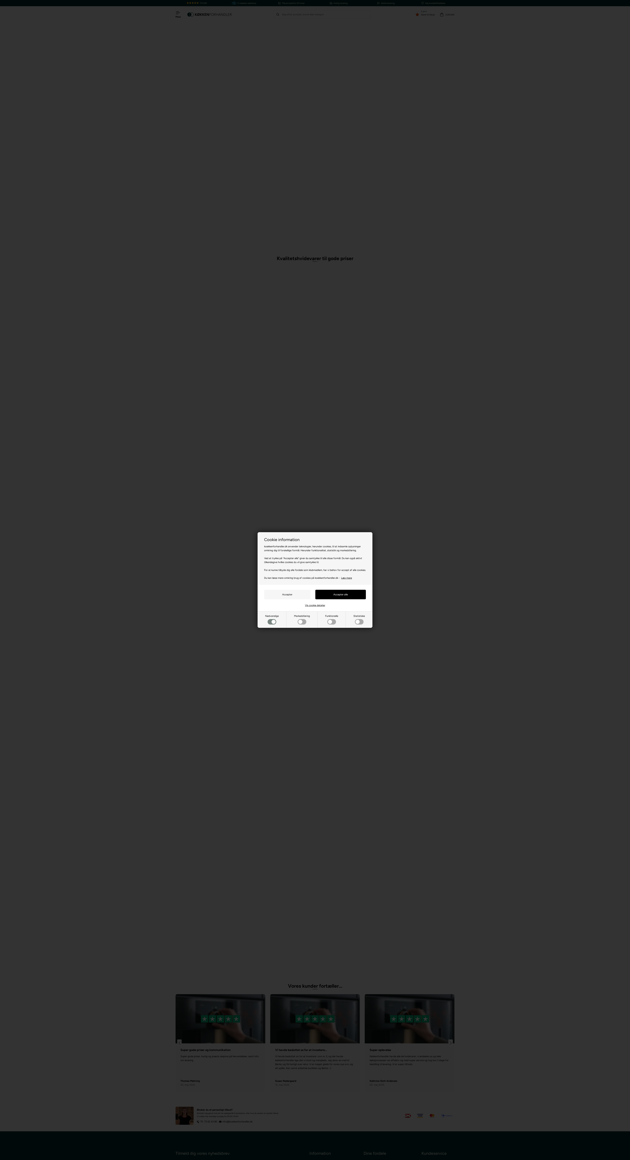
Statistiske (359, 616)
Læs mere (346, 577)
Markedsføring (302, 616)
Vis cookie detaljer (315, 605)
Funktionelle (331, 616)
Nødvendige (272, 616)
